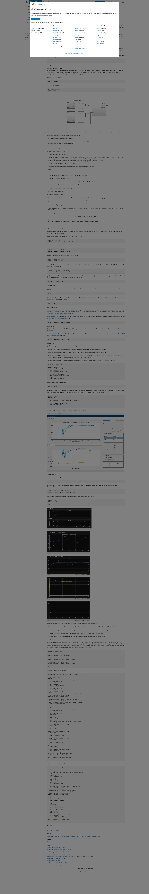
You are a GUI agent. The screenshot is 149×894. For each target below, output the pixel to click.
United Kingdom (79, 48)
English (78, 43)
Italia (54, 43)
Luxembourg (56, 46)
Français (79, 46)
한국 (98, 43)
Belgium (55, 28)
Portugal (77, 35)
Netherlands (78, 28)
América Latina (35, 28)
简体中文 (101, 37)
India (98, 30)
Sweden (77, 37)
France (55, 39)
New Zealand (100, 33)
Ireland (55, 41)
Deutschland (56, 33)
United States (34, 33)
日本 (98, 41)
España (55, 35)
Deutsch (79, 41)
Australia (99, 28)
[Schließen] (117, 4)
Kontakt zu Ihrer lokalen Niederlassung (74, 53)
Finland (55, 37)
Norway (77, 30)
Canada (33, 30)
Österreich (77, 33)
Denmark (55, 30)
